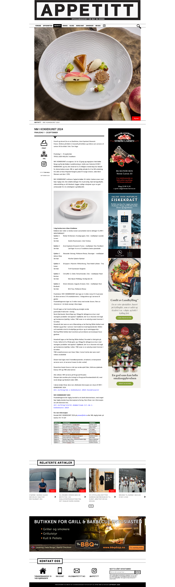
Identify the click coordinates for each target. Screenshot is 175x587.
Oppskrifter (47, 25)
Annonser (89, 25)
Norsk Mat (80, 25)
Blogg (72, 25)
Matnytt (57, 25)
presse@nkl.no (82, 415)
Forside (38, 25)
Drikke (65, 25)
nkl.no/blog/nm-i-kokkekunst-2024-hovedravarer (76, 390)
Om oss (98, 25)
